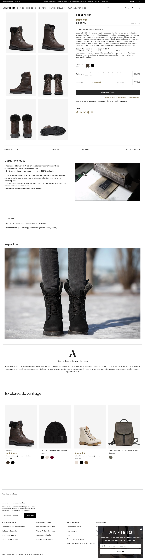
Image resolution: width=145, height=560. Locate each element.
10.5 (116, 73)
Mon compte (72, 531)
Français (131, 1)
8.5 (99, 73)
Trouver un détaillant (44, 539)
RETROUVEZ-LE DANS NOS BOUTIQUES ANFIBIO (122, 97)
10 (112, 73)
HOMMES (20, 8)
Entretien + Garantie (132, 149)
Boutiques (17, 1)
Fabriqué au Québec (10, 539)
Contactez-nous (8, 1)
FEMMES (29, 8)
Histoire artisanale (9, 531)
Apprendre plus (72, 372)
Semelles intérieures (86, 103)
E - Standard (96, 82)
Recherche (112, 8)
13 (91, 76)
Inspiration (86, 149)
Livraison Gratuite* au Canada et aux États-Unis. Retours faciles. (74, 1)
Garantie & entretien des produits (81, 543)
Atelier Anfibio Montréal (46, 527)
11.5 (125, 73)
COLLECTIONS (40, 8)
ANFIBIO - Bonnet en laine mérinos (54, 451)
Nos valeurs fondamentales (13, 527)
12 (129, 73)
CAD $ (138, 1)
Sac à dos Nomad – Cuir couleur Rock (123, 451)
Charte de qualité (9, 535)
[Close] (141, 528)
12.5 (86, 76)
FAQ (68, 535)
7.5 (91, 73)
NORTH (77, 451)
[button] (81, 20)
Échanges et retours (75, 539)
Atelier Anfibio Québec (45, 531)
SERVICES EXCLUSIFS (57, 8)
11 (121, 73)
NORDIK (9, 451)
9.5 (108, 73)
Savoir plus (94, 1)
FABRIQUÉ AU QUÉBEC (77, 8)
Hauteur (55, 149)
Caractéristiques (11, 149)
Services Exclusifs (43, 535)
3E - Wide (120, 82)
